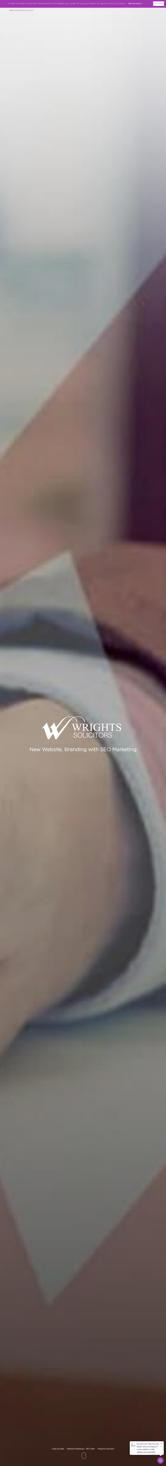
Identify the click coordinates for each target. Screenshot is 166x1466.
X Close (158, 3)
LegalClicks (21, 12)
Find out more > (135, 3)
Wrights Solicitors (106, 1449)
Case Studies (58, 1449)
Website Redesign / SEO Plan (81, 1449)
